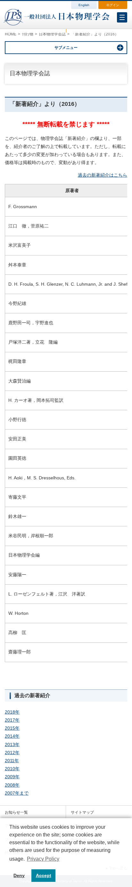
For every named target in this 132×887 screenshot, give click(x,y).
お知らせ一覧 (16, 812)
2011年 (12, 760)
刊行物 (27, 34)
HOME (10, 34)
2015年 (12, 728)
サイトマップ (82, 812)
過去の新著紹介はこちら (102, 175)
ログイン (112, 5)
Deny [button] (19, 875)
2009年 (12, 776)
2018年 (12, 712)
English (83, 5)
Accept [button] (43, 875)
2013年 (12, 744)
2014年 (12, 736)
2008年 (12, 785)
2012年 (12, 752)
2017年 (12, 720)
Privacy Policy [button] (43, 859)
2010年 (12, 768)
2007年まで (17, 793)
